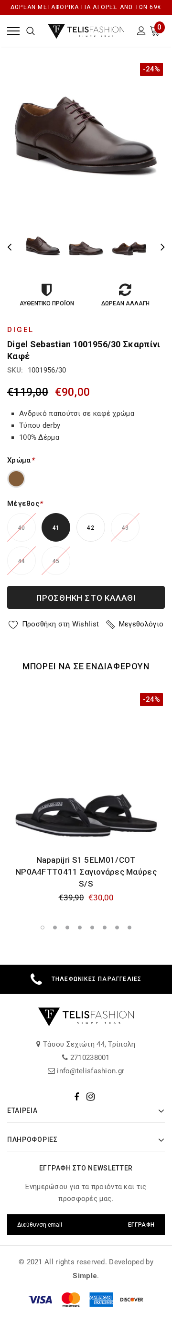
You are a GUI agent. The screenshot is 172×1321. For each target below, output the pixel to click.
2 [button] (55, 927)
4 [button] (80, 927)
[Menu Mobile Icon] (13, 31)
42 (90, 527)
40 (21, 527)
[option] (86, 139)
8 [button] (129, 927)
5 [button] (92, 927)
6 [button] (105, 927)
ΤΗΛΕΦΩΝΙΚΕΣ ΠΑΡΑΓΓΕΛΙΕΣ (97, 979)
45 (56, 561)
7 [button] (117, 927)
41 (56, 527)
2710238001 (89, 1057)
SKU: (15, 370)
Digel (20, 329)
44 (21, 561)
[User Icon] (141, 32)
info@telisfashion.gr (89, 1071)
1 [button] (42, 927)
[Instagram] (90, 1096)
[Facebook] (76, 1096)
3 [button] (67, 927)
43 (125, 527)
